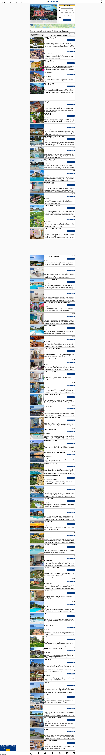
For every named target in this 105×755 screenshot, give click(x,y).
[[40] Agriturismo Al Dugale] (37, 514)
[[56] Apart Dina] (37, 698)
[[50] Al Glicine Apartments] (37, 629)
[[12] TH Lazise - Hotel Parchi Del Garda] (37, 175)
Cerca (67, 20)
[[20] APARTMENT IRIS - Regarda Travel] (37, 284)
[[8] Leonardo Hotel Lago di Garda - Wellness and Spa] (37, 129)
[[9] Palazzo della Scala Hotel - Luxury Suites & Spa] (37, 141)
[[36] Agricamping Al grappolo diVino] (37, 468)
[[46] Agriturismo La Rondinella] (37, 583)
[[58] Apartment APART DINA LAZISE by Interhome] (37, 722)
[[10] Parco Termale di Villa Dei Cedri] (37, 152)
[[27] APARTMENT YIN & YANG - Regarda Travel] (37, 364)
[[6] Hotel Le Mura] (37, 106)
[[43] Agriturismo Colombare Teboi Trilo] (37, 549)
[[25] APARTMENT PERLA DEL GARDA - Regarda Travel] (37, 341)
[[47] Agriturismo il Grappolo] (37, 595)
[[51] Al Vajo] (37, 641)
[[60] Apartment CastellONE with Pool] (37, 745)
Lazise (31, 38)
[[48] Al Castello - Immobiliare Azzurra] (37, 606)
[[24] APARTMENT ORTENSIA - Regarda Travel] (37, 330)
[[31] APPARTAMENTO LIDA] (37, 410)
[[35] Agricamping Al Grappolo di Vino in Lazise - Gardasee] (37, 456)
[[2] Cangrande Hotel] (37, 53)
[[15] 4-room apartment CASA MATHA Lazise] (37, 210)
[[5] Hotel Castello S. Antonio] (37, 88)
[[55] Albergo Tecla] (37, 687)
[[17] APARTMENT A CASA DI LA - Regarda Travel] (37, 233)
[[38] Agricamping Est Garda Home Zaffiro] (37, 491)
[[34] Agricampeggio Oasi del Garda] (37, 445)
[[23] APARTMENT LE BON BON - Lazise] (37, 318)
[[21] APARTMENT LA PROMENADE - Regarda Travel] (37, 295)
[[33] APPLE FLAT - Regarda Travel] (37, 433)
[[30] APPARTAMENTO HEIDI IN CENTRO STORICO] (37, 399)
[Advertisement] (52, 247)
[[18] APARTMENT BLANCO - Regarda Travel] (37, 260)
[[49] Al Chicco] (37, 618)
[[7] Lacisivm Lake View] (37, 117)
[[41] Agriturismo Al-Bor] (37, 526)
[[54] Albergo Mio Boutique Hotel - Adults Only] (37, 675)
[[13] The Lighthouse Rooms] (37, 187)
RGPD (12, 748)
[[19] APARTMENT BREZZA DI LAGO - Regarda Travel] (37, 272)
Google (2, 746)
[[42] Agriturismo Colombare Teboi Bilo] (37, 537)
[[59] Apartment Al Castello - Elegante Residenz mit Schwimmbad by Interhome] (37, 733)
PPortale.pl (4, 754)
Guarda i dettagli (70, 51)
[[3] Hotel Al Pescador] (37, 65)
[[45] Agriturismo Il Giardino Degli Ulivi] (37, 572)
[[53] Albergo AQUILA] (37, 664)
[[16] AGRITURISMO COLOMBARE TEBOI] (37, 221)
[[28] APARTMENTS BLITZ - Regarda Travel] (37, 376)
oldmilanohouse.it (52, 1)
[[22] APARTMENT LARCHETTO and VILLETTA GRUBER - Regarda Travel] (37, 307)
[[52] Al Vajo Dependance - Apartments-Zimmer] (37, 652)
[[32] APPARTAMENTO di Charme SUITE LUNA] (37, 422)
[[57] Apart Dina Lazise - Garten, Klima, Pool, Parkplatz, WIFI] (37, 710)
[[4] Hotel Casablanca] (37, 76)
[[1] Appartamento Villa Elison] (37, 42)
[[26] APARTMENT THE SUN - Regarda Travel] (37, 353)
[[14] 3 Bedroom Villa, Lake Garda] (37, 198)
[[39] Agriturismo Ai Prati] (37, 503)
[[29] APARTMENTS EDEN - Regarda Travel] (37, 387)
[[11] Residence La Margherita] (37, 164)
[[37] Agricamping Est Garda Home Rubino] (37, 479)
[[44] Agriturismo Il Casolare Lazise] (37, 560)
